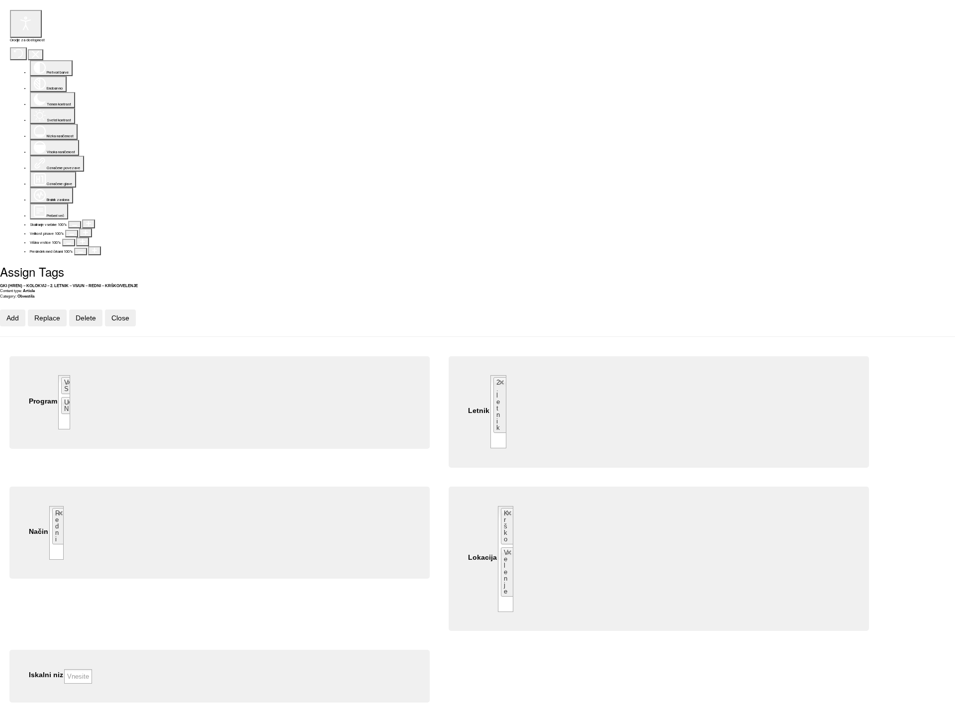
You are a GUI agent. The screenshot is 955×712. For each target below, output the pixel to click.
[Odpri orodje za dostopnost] (26, 24)
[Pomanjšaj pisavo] (71, 233)
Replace (47, 318)
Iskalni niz (46, 675)
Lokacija (482, 557)
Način (38, 531)
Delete (86, 318)
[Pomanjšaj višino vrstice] (68, 242)
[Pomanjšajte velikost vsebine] (74, 224)
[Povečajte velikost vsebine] (88, 223)
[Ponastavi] (18, 53)
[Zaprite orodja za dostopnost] (35, 55)
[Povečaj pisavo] (85, 232)
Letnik (478, 410)
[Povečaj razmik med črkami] (94, 250)
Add (12, 318)
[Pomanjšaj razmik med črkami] (80, 251)
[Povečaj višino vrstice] (82, 241)
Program (43, 401)
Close (120, 318)
